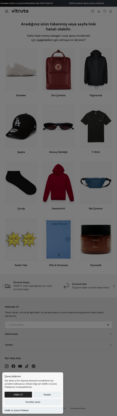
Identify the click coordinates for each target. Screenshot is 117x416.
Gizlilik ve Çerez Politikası (17, 410)
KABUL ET (18, 394)
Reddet (47, 394)
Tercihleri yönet (32, 402)
